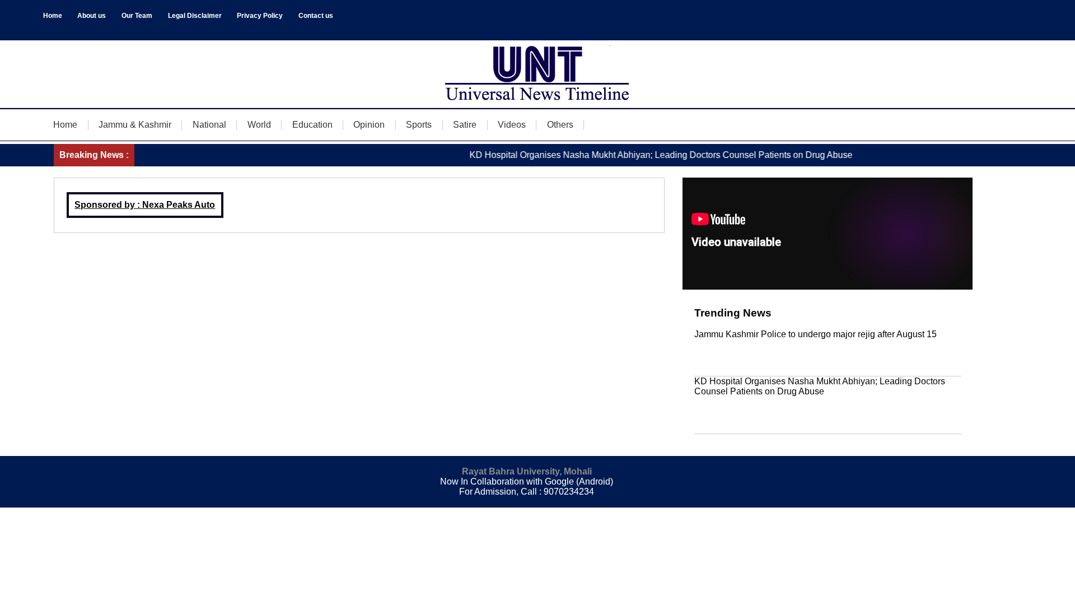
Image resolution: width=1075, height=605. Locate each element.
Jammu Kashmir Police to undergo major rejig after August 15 (815, 334)
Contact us (315, 16)
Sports (419, 124)
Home (52, 16)
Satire (464, 124)
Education (312, 124)
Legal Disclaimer (195, 16)
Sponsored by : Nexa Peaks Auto (144, 205)
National (209, 124)
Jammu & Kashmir (135, 124)
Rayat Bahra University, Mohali (527, 471)
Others (560, 124)
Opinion (369, 124)
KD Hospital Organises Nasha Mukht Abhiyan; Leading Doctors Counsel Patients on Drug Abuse (650, 155)
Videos (512, 124)
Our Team (136, 16)
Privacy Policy (260, 16)
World (259, 124)
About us (91, 16)
